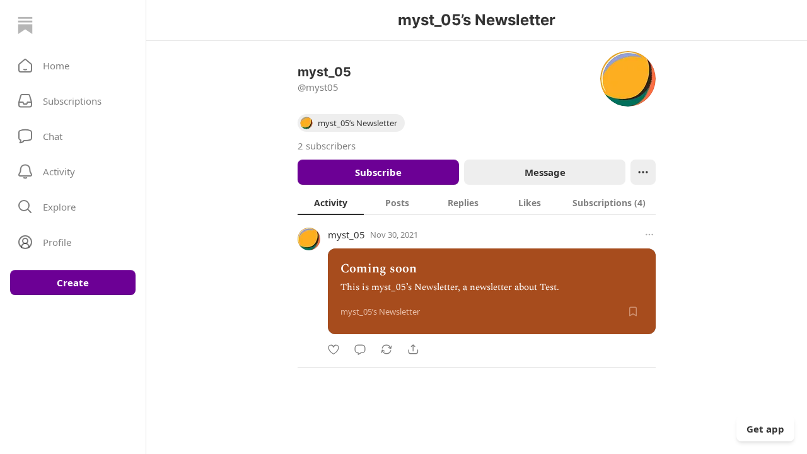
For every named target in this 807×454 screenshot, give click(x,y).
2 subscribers (327, 145)
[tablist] (477, 202)
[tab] (331, 202)
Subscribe (378, 172)
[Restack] (386, 349)
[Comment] (360, 349)
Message (545, 172)
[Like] (333, 349)
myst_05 (346, 234)
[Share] (413, 349)
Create (73, 282)
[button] (73, 65)
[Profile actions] (643, 172)
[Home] (25, 25)
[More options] (649, 234)
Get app (765, 428)
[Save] (633, 311)
